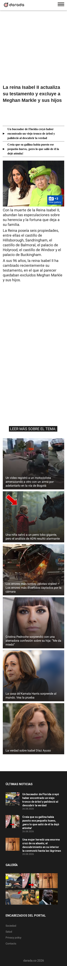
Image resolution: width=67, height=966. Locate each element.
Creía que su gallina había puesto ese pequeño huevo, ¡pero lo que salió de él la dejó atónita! (33, 149)
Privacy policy (13, 937)
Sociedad (11, 925)
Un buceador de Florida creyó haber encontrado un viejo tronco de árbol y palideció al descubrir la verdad (31, 134)
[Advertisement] (33, 48)
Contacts (11, 943)
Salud (9, 931)
